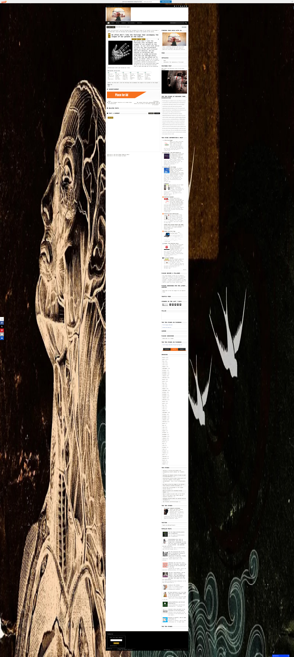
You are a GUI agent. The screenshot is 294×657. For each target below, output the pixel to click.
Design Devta (184, 649)
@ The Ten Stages (168, 140)
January (164, 375)
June (163, 363)
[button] (147, 1)
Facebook (177, 6)
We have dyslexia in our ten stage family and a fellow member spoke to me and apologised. (177, 594)
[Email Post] (108, 85)
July (163, 364)
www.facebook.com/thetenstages (170, 501)
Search (186, 23)
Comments (123, 22)
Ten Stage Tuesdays (169, 258)
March (163, 357)
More (134, 6)
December (164, 374)
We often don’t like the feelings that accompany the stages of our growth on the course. (135, 36)
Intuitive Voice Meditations (171, 213)
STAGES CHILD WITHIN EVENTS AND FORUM (173, 224)
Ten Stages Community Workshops (172, 508)
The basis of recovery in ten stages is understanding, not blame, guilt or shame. (148, 77)
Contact (129, 6)
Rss (181, 6)
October (164, 370)
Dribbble (185, 6)
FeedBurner (120, 645)
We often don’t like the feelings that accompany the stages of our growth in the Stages (135, 82)
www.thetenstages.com (111, 649)
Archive (117, 22)
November (164, 372)
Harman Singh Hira (174, 649)
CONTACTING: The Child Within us (172, 152)
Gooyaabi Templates (130, 648)
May (163, 361)
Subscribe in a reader (168, 338)
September (164, 368)
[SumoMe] (2, 338)
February (164, 377)
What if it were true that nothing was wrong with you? (176, 142)
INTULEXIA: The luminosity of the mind (173, 62)
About (124, 6)
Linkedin (183, 6)
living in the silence (174, 585)
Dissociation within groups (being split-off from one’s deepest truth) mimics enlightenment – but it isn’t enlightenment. (174, 480)
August (164, 366)
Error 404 (139, 22)
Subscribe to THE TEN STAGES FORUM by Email (118, 154)
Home (108, 23)
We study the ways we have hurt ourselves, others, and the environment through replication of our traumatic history (177, 247)
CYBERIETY (166, 183)
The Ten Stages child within (167, 324)
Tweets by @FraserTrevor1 (168, 525)
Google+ (179, 6)
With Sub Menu (131, 22)
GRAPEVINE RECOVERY (169, 197)
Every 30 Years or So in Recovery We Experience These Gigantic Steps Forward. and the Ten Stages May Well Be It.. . (111, 77)
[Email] (2, 334)
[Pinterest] (2, 330)
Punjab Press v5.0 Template (181, 648)
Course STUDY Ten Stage (170, 167)
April (163, 359)
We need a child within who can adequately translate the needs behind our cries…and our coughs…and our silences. (177, 156)
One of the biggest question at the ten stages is (140, 77)
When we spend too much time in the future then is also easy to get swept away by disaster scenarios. (174, 495)
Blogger (151, 113)
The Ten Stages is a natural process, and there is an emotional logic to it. (118, 77)
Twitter (175, 6)
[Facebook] (2, 323)
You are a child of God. (176, 214)
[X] (2, 326)
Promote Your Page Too (166, 327)
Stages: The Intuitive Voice (171, 243)
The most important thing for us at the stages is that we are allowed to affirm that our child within (126, 77)
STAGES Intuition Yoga (169, 231)
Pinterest (187, 6)
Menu (139, 6)
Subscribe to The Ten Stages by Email (116, 155)
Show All (184, 269)
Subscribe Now (166, 1)
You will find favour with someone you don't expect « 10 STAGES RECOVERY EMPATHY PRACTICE (174, 227)
